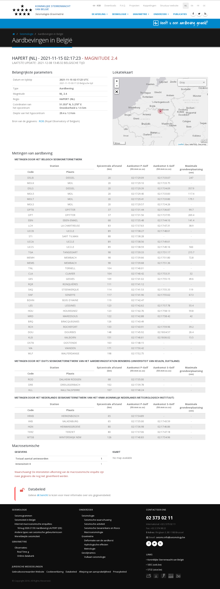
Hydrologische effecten (96, 544)
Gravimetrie (140, 14)
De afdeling (99, 14)
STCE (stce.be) (154, 569)
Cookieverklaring (54, 571)
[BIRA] (156, 575)
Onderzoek (160, 14)
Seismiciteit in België (25, 519)
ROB (41, 121)
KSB (98, 5)
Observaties (21, 547)
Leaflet (181, 144)
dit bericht (42, 495)
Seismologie (119, 14)
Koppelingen (149, 5)
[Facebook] (193, 13)
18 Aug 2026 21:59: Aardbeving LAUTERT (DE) (39, 528)
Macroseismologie (93, 532)
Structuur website (169, 5)
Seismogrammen (23, 515)
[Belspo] (170, 575)
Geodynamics (89, 552)
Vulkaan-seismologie (95, 557)
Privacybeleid (120, 571)
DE (204, 5)
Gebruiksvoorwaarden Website (28, 571)
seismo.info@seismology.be (170, 537)
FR (198, 5)
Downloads (110, 5)
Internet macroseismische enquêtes (33, 524)
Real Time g (23, 551)
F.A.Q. (123, 5)
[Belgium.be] (178, 575)
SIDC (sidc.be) (154, 564)
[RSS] (205, 13)
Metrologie (89, 548)
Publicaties (180, 14)
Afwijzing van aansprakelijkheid (95, 571)
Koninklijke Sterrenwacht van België (165, 559)
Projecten (134, 5)
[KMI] (163, 575)
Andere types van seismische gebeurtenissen (38, 532)
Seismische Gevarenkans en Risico (102, 528)
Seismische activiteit (94, 524)
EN (192, 5)
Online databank (25, 555)
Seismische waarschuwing (97, 519)
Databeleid (71, 571)
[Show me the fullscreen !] (116, 91)
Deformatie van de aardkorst (98, 540)
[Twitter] (199, 13)
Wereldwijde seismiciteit (27, 536)
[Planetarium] (148, 575)
